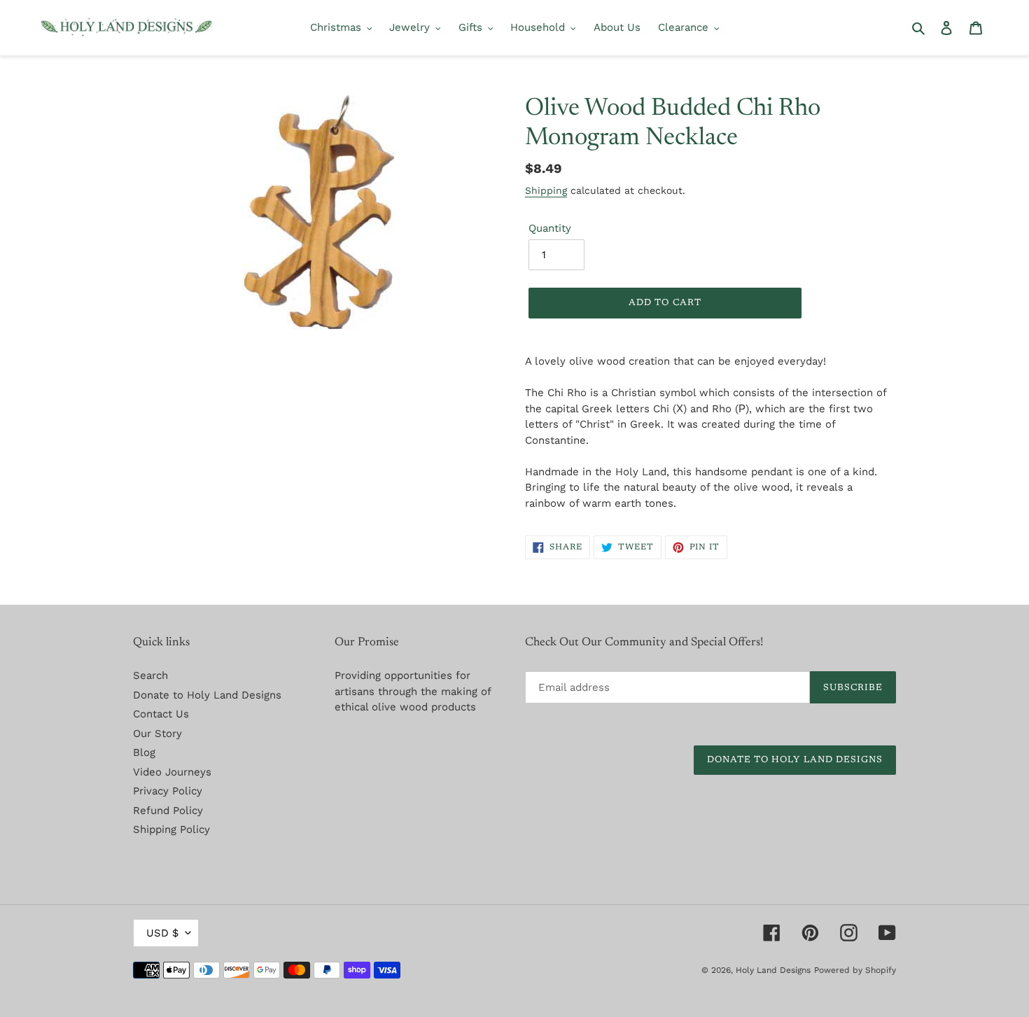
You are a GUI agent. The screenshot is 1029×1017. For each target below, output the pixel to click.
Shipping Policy (171, 829)
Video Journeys (172, 772)
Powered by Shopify (855, 970)
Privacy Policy (167, 791)
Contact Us (161, 714)
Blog (144, 752)
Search (150, 675)
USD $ (162, 933)
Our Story (157, 733)
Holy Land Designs (773, 970)
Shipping (546, 190)
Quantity (549, 228)
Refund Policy (168, 810)
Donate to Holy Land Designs (207, 695)
